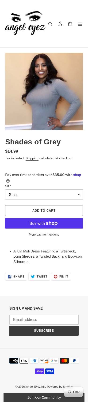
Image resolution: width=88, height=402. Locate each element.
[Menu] (80, 24)
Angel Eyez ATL (36, 386)
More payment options (44, 234)
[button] (44, 397)
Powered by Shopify (60, 386)
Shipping (32, 158)
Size (8, 186)
